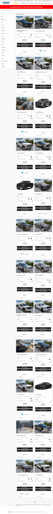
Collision (48, 3)
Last (45, 501)
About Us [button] (45, 3)
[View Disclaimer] (32, 37)
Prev (33, 501)
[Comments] (49, 37)
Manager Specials (37, 3)
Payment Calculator (24, 127)
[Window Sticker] (50, 37)
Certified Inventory (31, 3)
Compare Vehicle (20, 216)
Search (48, 10)
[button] (33, 22)
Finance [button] (42, 3)
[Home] (20, 3)
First (30, 501)
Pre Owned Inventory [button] (24, 3)
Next (42, 501)
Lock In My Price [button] (25, 43)
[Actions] (32, 31)
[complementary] (50, 511)
